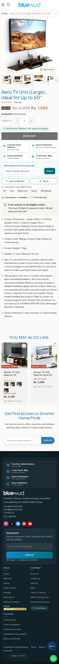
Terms (33, 647)
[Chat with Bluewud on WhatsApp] (53, 658)
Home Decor (9, 597)
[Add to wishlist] (24, 346)
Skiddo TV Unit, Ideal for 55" (12, 373)
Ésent (14, 607)
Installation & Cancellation (15, 634)
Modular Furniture (11, 602)
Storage (7, 592)
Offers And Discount (40, 597)
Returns (42, 647)
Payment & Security (12, 629)
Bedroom (8, 578)
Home (4, 13)
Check (50, 171)
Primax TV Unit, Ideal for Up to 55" (43, 373)
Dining (6, 583)
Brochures (41, 608)
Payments (8, 651)
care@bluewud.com (13, 509)
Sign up (48, 440)
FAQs (33, 588)
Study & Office (10, 588)
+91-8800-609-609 (13, 506)
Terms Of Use (10, 620)
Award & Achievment (40, 602)
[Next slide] (56, 79)
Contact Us (9, 512)
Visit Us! (34, 583)
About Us (35, 574)
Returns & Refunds (12, 639)
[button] (7, 80)
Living (6, 574)
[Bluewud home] (14, 493)
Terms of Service (38, 592)
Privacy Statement (12, 624)
